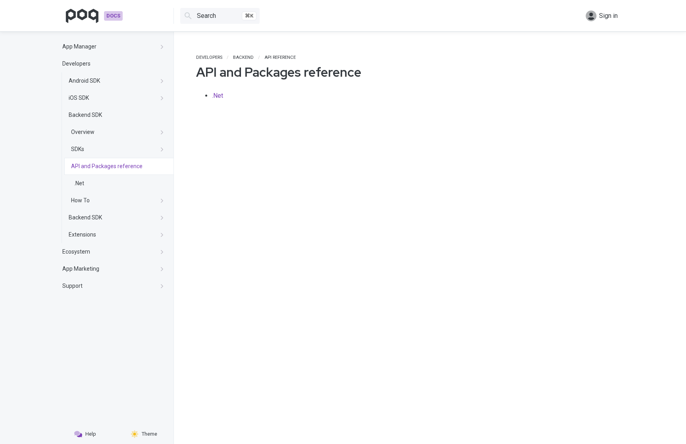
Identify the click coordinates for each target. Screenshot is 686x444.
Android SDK (84, 81)
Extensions (82, 234)
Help (90, 434)
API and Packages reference (107, 166)
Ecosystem (76, 251)
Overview (82, 132)
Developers (76, 63)
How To (80, 200)
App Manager (79, 46)
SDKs (77, 149)
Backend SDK (85, 115)
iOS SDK (79, 98)
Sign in (608, 15)
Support (72, 286)
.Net (79, 183)
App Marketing (80, 269)
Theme (149, 434)
